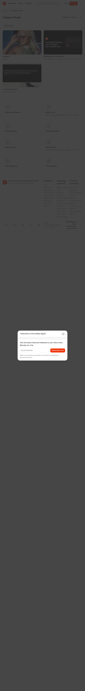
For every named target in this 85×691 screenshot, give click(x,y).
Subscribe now (58, 350)
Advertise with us (26, 357)
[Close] (63, 334)
